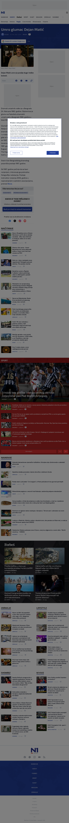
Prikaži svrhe (16, 152)
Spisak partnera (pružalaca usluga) (19, 147)
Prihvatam (53, 152)
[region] (34, 138)
